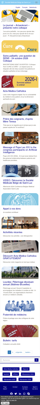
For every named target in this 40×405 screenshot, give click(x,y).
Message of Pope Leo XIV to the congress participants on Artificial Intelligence (20, 149)
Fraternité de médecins (15, 314)
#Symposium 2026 (25, 379)
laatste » (28, 352)
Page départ (5, 388)
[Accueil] (3, 2)
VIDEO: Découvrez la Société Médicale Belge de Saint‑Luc (18, 181)
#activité (6, 374)
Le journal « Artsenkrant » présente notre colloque (16, 26)
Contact (15, 387)
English (18, 7)
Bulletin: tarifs (10, 340)
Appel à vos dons (12, 208)
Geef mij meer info (11, 400)
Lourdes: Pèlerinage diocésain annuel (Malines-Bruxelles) (18, 283)
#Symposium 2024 (28, 374)
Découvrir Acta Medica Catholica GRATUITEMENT (19, 257)
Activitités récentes (12, 232)
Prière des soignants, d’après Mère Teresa (18, 120)
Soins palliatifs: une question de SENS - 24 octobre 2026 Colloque (19, 58)
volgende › (19, 352)
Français (24, 7)
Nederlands (33, 7)
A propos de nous (25, 388)
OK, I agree (5, 403)
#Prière (15, 374)
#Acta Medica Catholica (11, 369)
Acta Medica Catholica (14, 90)
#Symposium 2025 (9, 379)
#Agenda (25, 369)
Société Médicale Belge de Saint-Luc (18, 2)
